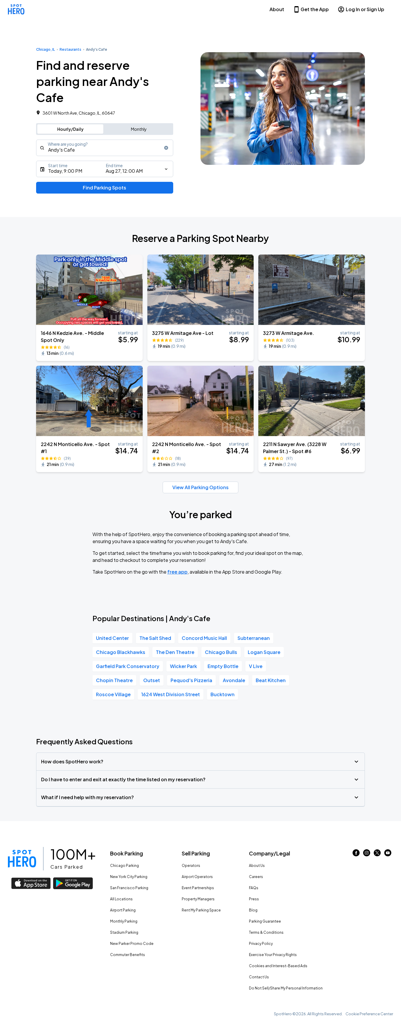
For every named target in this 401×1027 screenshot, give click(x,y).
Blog (253, 910)
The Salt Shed (155, 638)
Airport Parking (123, 910)
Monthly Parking (123, 921)
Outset (151, 680)
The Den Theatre (175, 652)
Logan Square (264, 652)
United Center (112, 638)
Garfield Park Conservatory (127, 666)
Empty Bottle (223, 666)
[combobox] (104, 148)
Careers (256, 877)
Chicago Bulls (221, 652)
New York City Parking (128, 877)
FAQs (253, 888)
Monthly (139, 129)
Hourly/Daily (70, 129)
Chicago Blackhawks (120, 652)
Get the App (315, 9)
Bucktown (222, 694)
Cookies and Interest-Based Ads (278, 966)
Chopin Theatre (114, 680)
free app (177, 572)
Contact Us (259, 977)
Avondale (234, 680)
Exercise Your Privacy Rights (273, 955)
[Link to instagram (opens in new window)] (366, 854)
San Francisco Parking (129, 888)
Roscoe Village (113, 694)
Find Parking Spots (104, 187)
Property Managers (198, 899)
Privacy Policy (261, 943)
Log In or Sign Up (365, 9)
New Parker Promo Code (132, 943)
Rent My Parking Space (201, 910)
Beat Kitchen (271, 680)
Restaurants (70, 49)
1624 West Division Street (170, 694)
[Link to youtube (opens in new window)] (387, 854)
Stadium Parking (124, 932)
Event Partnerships (198, 888)
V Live (255, 666)
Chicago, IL (45, 49)
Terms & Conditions (266, 932)
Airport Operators (197, 877)
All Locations (121, 899)
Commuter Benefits (127, 955)
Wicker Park (183, 666)
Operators (191, 865)
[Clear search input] (166, 147)
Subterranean (253, 638)
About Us (257, 865)
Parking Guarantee (265, 921)
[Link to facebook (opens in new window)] (356, 854)
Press (254, 899)
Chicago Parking (124, 865)
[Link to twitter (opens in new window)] (377, 854)
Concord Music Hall (204, 638)
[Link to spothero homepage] (22, 859)
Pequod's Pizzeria (191, 680)
